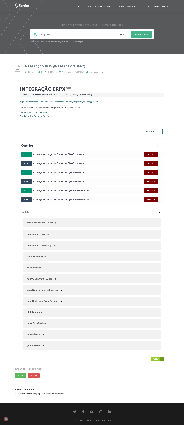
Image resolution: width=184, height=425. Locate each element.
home (64, 25)
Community (133, 6)
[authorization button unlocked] (160, 154)
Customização (54, 42)
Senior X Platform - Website (33, 112)
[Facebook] (83, 412)
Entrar (147, 6)
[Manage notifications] (6, 419)
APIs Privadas (76, 25)
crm (87, 25)
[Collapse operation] (157, 145)
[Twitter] (75, 412)
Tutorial (65, 42)
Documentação (104, 6)
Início (80, 6)
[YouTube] (91, 412)
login (36, 393)
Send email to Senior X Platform (36, 116)
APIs (90, 6)
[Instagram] (101, 412)
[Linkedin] (109, 412)
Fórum (120, 6)
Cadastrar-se (161, 6)
